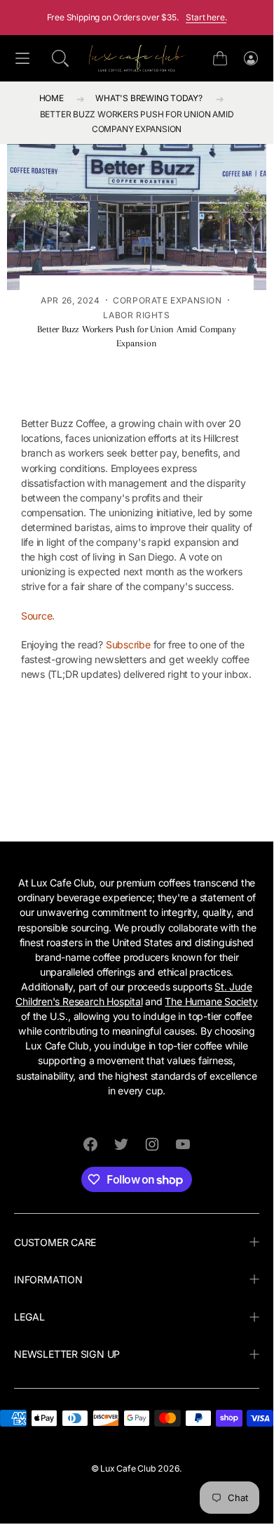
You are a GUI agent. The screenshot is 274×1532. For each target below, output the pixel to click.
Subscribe (128, 644)
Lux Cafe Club (128, 1468)
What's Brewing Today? (149, 98)
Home (51, 98)
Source (37, 616)
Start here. (206, 17)
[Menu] (22, 58)
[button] (60, 58)
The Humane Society (211, 1001)
